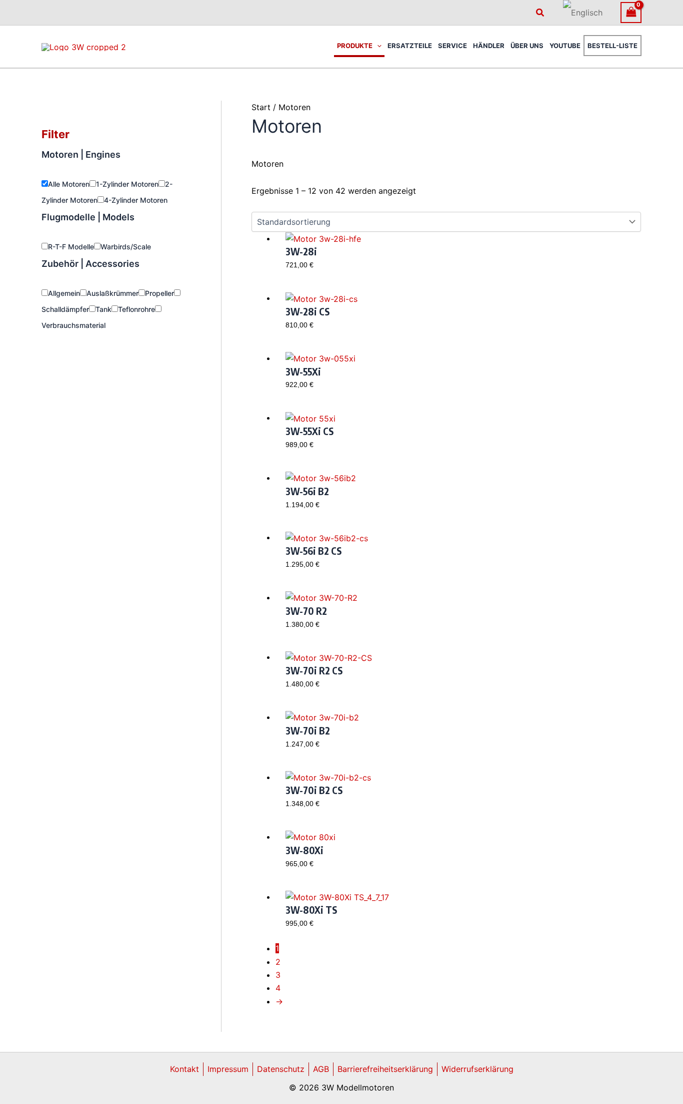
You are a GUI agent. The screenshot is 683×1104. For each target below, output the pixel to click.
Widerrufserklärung (478, 1069)
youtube (565, 46)
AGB (321, 1069)
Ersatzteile (410, 46)
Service (452, 46)
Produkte (354, 46)
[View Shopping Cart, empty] (631, 12)
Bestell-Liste (613, 46)
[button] (540, 13)
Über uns (527, 46)
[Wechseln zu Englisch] (582, 12)
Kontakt (184, 1069)
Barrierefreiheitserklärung (385, 1069)
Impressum (228, 1069)
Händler (488, 46)
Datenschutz (280, 1069)
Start (261, 107)
